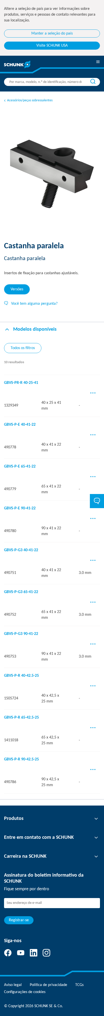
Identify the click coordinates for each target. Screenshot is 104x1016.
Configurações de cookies (24, 992)
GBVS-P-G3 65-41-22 (21, 592)
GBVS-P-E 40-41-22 (20, 425)
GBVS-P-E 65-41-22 (20, 467)
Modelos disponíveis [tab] (35, 329)
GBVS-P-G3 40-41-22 (21, 550)
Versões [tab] (17, 289)
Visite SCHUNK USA (52, 46)
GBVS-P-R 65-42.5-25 (21, 718)
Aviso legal (13, 985)
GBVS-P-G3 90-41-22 (21, 634)
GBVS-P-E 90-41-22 (20, 508)
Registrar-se (19, 920)
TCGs (79, 985)
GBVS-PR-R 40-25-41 (21, 383)
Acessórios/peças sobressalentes (30, 100)
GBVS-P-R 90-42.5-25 (21, 759)
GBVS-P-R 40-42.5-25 (21, 676)
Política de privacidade (48, 985)
